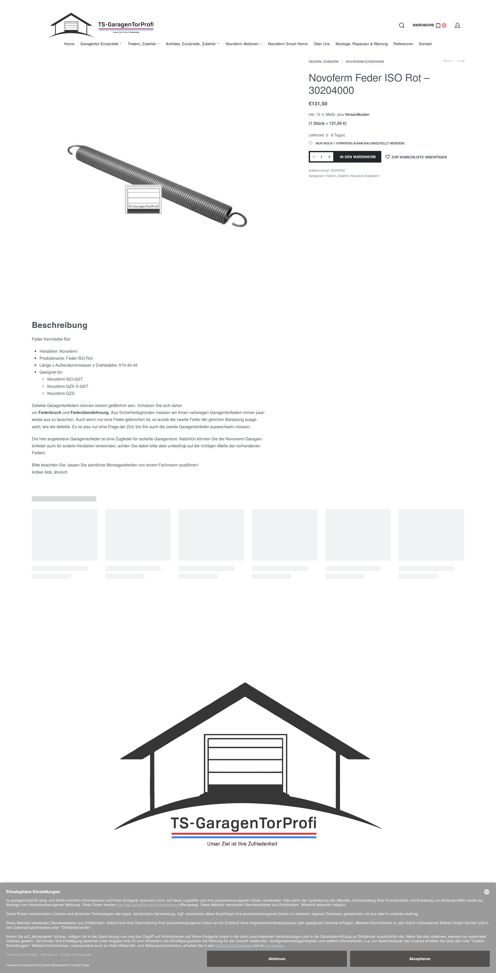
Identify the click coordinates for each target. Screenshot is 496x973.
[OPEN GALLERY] (155, 183)
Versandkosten (357, 114)
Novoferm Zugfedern (365, 61)
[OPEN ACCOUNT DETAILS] (457, 25)
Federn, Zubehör (324, 61)
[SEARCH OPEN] (402, 25)
